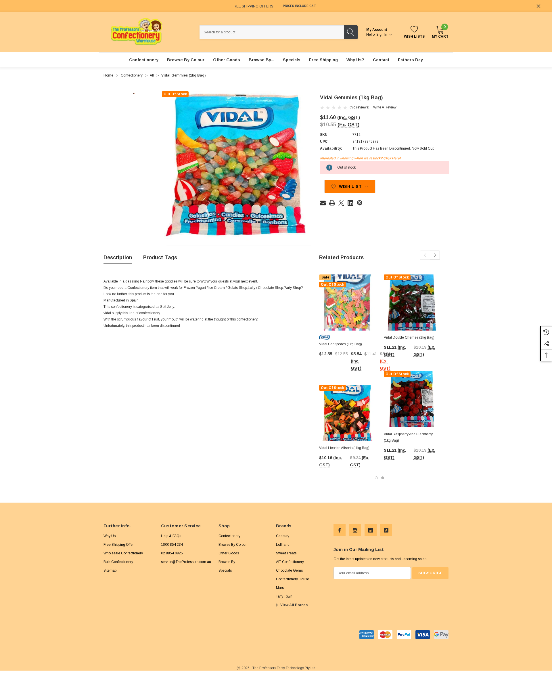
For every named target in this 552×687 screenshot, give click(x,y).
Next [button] (435, 255)
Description (117, 257)
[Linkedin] (350, 202)
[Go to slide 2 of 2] (382, 477)
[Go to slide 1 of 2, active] (376, 477)
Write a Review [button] (384, 107)
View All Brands (293, 605)
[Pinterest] (360, 202)
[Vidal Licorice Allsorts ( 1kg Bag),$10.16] (347, 413)
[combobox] (272, 32)
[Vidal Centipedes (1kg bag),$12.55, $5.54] (347, 302)
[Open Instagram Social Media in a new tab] (355, 530)
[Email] (323, 202)
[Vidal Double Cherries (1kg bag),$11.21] (412, 302)
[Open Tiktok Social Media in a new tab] (386, 530)
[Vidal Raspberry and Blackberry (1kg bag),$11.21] (412, 399)
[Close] (538, 6)
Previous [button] (425, 255)
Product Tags (160, 257)
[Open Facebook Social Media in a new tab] (340, 530)
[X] (341, 202)
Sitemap (109, 570)
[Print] (332, 202)
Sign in (382, 34)
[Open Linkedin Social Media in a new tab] (371, 530)
